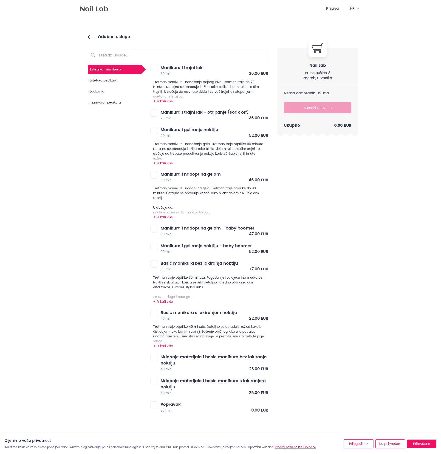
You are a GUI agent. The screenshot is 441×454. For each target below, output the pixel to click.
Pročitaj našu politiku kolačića (295, 447)
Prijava (332, 8)
